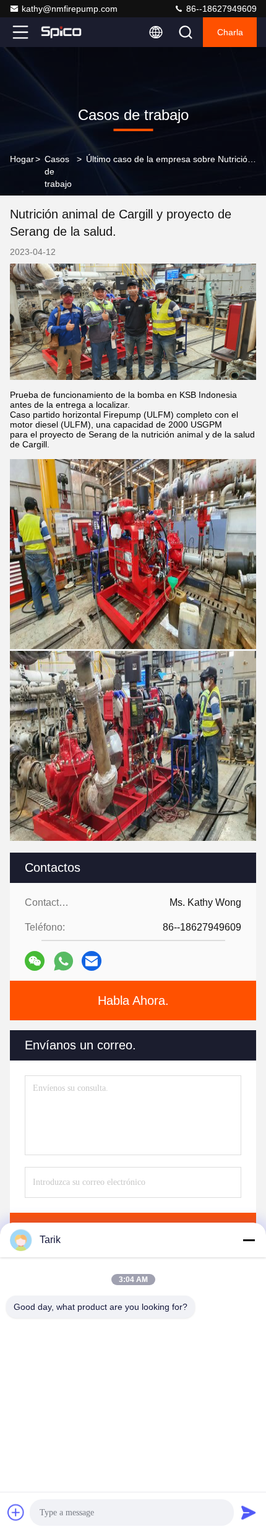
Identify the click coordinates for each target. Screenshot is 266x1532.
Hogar (22, 159)
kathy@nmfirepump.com (70, 9)
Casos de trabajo (58, 171)
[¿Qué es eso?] (63, 961)
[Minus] (248, 1240)
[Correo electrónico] (92, 961)
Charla (230, 32)
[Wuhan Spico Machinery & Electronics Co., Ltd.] (61, 32)
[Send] (249, 1512)
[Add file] (16, 1512)
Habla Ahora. (133, 1000)
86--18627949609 (220, 9)
